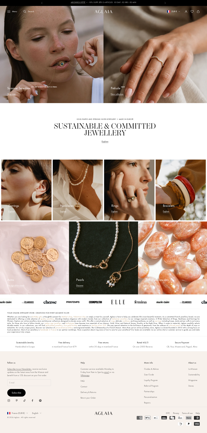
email (106, 372)
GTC (168, 413)
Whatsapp (85, 375)
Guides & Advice (151, 369)
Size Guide (149, 374)
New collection (117, 94)
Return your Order (88, 397)
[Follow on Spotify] (40, 400)
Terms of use (187, 413)
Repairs (147, 402)
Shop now (11, 94)
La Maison (192, 369)
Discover (79, 285)
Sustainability (194, 374)
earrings (158, 321)
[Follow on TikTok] (24, 400)
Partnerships (149, 391)
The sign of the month (16, 285)
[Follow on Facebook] (32, 400)
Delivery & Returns (88, 392)
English (35, 413)
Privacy (176, 413)
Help (198, 413)
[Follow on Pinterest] (16, 400)
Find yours (149, 285)
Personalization (150, 397)
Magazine (192, 380)
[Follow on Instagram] (8, 400)
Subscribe (16, 392)
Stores (191, 385)
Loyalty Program (151, 380)
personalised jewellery (64, 327)
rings (113, 321)
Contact (84, 386)
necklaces (126, 321)
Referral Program (151, 385)
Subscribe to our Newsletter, (19, 369)
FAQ (83, 381)
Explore (105, 141)
